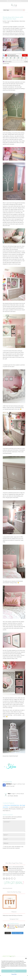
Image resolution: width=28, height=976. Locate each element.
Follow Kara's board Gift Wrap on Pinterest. (12, 915)
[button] (26, 958)
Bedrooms (16, 21)
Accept (14, 971)
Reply (22, 789)
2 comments (6, 22)
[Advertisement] (14, 945)
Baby (13, 21)
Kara (5, 21)
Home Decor (22, 21)
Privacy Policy (14, 974)
